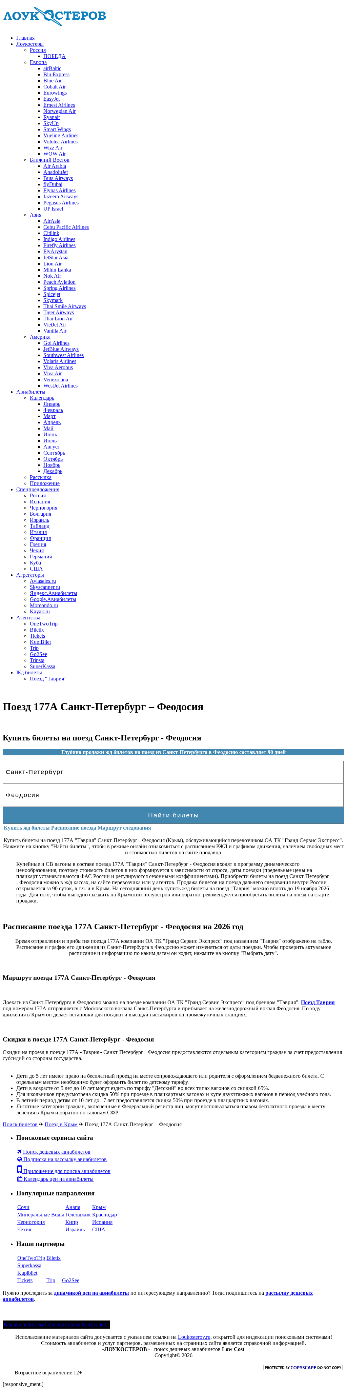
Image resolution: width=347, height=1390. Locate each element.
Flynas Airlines (59, 190)
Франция (40, 538)
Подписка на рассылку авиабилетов (64, 1159)
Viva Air (52, 373)
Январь (51, 404)
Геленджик (78, 1214)
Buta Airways (58, 178)
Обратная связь (62, 1324)
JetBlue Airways (61, 349)
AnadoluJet (55, 172)
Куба (35, 562)
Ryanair (51, 117)
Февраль (53, 410)
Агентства (28, 617)
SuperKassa (42, 666)
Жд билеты (29, 672)
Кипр (71, 1222)
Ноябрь (51, 465)
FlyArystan (55, 251)
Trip (34, 648)
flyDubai (52, 184)
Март (49, 416)
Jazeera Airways (60, 196)
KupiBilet (40, 642)
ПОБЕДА (54, 56)
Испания (40, 501)
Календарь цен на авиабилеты (58, 1179)
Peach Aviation (59, 282)
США (36, 569)
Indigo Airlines (59, 239)
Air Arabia (54, 166)
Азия (35, 215)
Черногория (43, 508)
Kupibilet (27, 1273)
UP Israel (53, 209)
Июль (50, 440)
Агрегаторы (30, 575)
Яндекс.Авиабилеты (53, 593)
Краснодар (104, 1214)
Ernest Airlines (59, 105)
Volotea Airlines (60, 141)
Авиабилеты (30, 392)
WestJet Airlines (60, 386)
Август (51, 447)
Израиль (39, 520)
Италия (38, 532)
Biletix (37, 630)
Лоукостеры (30, 44)
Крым (99, 1207)
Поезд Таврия (318, 1002)
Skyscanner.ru (45, 587)
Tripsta (37, 660)
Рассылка (41, 477)
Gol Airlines (56, 343)
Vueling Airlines (60, 135)
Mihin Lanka (57, 270)
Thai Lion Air (58, 318)
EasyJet (51, 99)
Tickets (37, 636)
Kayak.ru (40, 611)
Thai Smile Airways (64, 306)
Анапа (72, 1207)
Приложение (45, 483)
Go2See (38, 654)
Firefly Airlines (59, 245)
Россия (38, 50)
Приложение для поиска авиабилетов (66, 1171)
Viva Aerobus (58, 367)
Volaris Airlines (59, 361)
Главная (25, 38)
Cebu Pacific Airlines (66, 227)
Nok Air (52, 276)
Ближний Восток (49, 160)
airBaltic (52, 68)
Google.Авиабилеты (53, 599)
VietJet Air (54, 324)
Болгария (40, 514)
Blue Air (52, 80)
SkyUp (51, 123)
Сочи (23, 1207)
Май (48, 428)
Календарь (42, 398)
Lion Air (52, 263)
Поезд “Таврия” (48, 678)
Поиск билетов (20, 1124)
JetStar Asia (55, 257)
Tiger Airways (58, 312)
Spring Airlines (59, 288)
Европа (38, 62)
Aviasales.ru (43, 581)
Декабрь (52, 471)
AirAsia (51, 221)
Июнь (50, 434)
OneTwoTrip (44, 624)
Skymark (53, 300)
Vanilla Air (54, 331)
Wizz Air (52, 148)
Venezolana (55, 379)
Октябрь (53, 459)
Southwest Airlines (63, 355)
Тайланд (39, 526)
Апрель (52, 422)
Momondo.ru (44, 605)
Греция (38, 544)
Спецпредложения (37, 489)
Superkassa (29, 1265)
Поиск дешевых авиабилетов (56, 1152)
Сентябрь (54, 453)
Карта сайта (95, 1324)
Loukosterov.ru (194, 1337)
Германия (41, 556)
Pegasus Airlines (61, 202)
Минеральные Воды (40, 1214)
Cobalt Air (54, 87)
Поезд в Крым (61, 1124)
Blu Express (56, 74)
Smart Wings (57, 129)
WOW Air (54, 154)
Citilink (51, 233)
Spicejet (51, 294)
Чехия (37, 550)
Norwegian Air (59, 111)
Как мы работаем (23, 1324)
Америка (40, 337)
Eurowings (55, 93)
